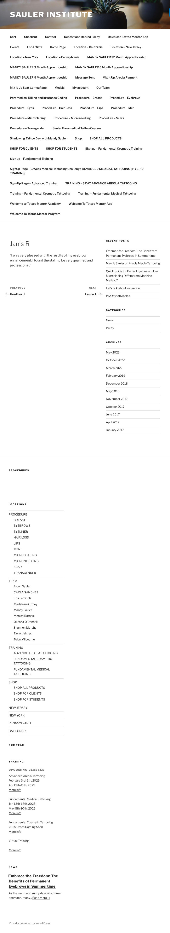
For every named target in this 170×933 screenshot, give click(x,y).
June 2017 (113, 414)
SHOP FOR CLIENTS (24, 148)
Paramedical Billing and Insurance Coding (38, 97)
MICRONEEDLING (26, 561)
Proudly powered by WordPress (29, 923)
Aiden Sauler (22, 586)
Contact (50, 37)
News (110, 320)
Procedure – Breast (88, 97)
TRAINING (16, 647)
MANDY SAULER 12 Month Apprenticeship (116, 57)
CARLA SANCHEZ (26, 592)
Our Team (103, 87)
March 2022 (114, 368)
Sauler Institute (51, 14)
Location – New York (24, 57)
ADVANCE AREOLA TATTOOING (36, 653)
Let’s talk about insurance (123, 288)
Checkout (30, 37)
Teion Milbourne (24, 639)
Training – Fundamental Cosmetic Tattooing (40, 193)
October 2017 (115, 406)
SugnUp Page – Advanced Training (33, 183)
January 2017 (115, 430)
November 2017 (117, 399)
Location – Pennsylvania (62, 57)
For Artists (34, 47)
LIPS (17, 543)
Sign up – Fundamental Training (31, 158)
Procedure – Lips (91, 108)
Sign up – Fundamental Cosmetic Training (113, 148)
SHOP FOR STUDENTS (61, 148)
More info (15, 789)
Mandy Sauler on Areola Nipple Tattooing (133, 263)
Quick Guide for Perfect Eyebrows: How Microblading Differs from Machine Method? (132, 275)
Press (110, 328)
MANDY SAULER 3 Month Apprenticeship (38, 67)
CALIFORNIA (18, 731)
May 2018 (112, 391)
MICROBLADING (25, 555)
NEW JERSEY (18, 707)
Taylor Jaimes (23, 633)
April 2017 (112, 422)
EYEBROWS (22, 525)
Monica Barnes (24, 615)
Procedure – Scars (111, 118)
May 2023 (113, 352)
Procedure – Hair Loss (57, 108)
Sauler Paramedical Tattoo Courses (77, 128)
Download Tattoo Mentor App (128, 37)
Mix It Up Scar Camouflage (28, 87)
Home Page (58, 47)
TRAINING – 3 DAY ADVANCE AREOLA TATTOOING (101, 183)
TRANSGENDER (25, 573)
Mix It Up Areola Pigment (120, 77)
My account (80, 87)
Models (59, 87)
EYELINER (21, 531)
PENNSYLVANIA (20, 723)
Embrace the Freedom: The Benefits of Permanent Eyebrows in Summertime (33, 881)
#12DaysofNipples (118, 296)
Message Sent (85, 77)
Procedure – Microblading (28, 118)
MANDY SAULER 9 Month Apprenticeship (38, 77)
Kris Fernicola (23, 598)
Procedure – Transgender (27, 128)
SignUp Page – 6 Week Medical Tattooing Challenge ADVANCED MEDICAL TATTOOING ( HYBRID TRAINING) (76, 171)
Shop (78, 138)
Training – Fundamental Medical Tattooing (107, 193)
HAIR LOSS (21, 537)
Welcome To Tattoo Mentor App (90, 203)
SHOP (13, 682)
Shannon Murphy (25, 627)
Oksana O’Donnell (26, 621)
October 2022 (115, 360)
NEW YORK (17, 715)
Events (14, 47)
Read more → (41, 897)
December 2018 (117, 383)
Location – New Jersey (125, 47)
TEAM (13, 581)
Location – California (88, 47)
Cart (13, 37)
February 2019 (115, 375)
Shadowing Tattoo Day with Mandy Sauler (38, 138)
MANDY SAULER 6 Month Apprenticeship (104, 67)
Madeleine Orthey (25, 604)
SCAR (18, 567)
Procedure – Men (122, 108)
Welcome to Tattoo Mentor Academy (35, 203)
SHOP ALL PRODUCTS (105, 138)
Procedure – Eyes (22, 108)
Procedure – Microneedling (72, 118)
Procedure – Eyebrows (125, 97)
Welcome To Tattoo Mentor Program (35, 213)
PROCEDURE (18, 514)
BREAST (20, 520)
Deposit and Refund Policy (82, 37)
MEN (17, 549)
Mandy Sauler (23, 610)
